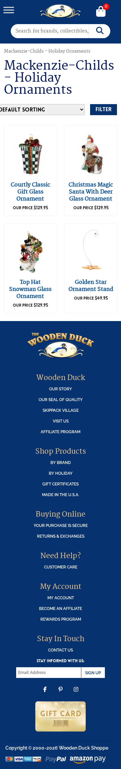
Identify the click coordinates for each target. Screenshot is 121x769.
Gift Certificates (60, 483)
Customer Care (60, 566)
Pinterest (60, 694)
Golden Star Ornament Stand (91, 286)
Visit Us (61, 421)
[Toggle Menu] (8, 10)
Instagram (76, 694)
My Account (60, 597)
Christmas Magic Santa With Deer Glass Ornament (91, 191)
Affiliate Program (60, 431)
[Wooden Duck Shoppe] (61, 11)
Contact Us (60, 649)
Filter (103, 109)
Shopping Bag (101, 12)
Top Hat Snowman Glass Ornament (30, 289)
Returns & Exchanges (60, 536)
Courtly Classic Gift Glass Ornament (30, 191)
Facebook (45, 694)
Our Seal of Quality (61, 399)
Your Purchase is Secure (61, 525)
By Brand (60, 462)
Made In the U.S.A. (60, 494)
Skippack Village (61, 410)
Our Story (60, 388)
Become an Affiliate (60, 608)
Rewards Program (60, 619)
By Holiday (61, 473)
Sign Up (93, 672)
